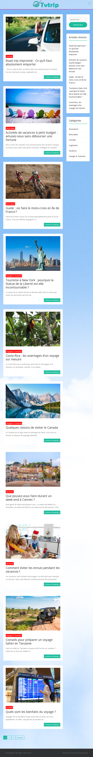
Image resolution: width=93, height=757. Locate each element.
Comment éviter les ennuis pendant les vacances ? (33, 569)
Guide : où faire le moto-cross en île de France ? (32, 210)
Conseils (9, 56)
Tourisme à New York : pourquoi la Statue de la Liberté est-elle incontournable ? (30, 283)
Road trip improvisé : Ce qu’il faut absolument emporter (29, 62)
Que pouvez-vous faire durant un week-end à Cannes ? (29, 498)
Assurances (73, 129)
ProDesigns (83, 753)
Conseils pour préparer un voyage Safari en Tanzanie (29, 641)
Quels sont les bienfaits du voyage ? (31, 712)
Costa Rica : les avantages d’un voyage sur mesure (32, 357)
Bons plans (10, 128)
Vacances (9, 492)
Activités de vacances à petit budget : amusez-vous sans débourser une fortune (32, 136)
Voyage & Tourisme (14, 276)
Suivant (20, 737)
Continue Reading (51, 77)
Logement (73, 145)
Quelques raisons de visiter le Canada (32, 427)
